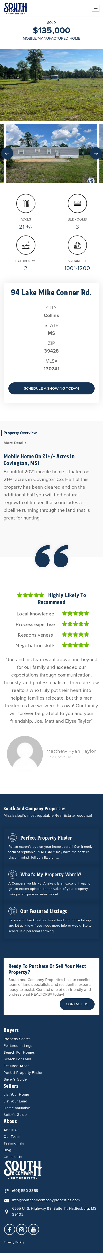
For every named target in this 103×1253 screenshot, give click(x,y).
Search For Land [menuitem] (17, 1059)
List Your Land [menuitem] (15, 1101)
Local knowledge (35, 613)
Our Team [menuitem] (12, 1136)
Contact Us (77, 1004)
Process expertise (35, 624)
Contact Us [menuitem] (13, 1157)
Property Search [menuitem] (17, 1039)
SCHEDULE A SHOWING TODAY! (51, 388)
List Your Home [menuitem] (16, 1094)
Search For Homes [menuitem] (19, 1052)
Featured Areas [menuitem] (16, 1066)
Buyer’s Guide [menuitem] (15, 1079)
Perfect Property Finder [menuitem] (23, 1072)
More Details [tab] (15, 443)
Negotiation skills (35, 645)
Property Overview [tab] (20, 432)
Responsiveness (35, 635)
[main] (51, 405)
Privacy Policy (14, 1242)
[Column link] (51, 847)
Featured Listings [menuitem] (18, 1046)
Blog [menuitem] (7, 1150)
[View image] (51, 153)
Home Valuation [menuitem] (17, 1108)
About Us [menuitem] (11, 1130)
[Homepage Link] (23, 1169)
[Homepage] (16, 8)
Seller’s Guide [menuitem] (15, 1115)
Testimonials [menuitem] (14, 1143)
